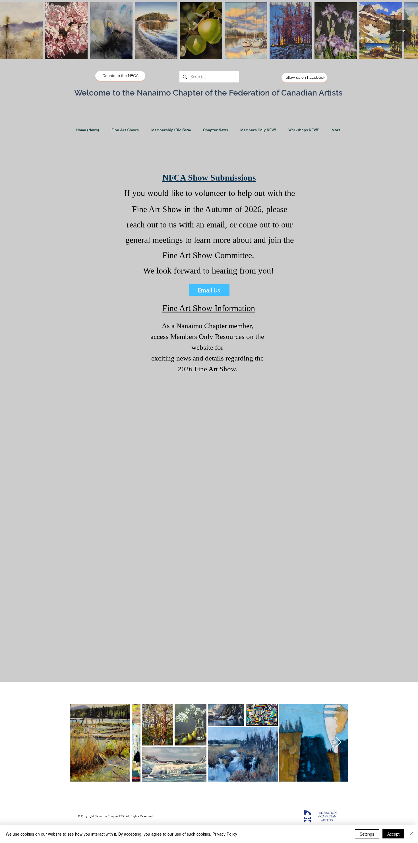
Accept (393, 834)
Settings (367, 834)
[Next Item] (400, 31)
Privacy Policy (224, 834)
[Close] (411, 833)
